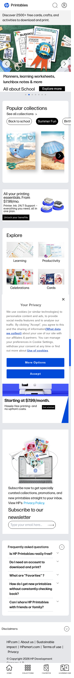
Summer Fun (47, 121)
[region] (35, 339)
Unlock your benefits (16, 217)
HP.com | (14, 642)
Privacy (13, 652)
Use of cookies (37, 350)
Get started (48, 407)
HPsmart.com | (31, 647)
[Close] (63, 299)
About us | (29, 642)
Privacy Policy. (34, 503)
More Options (35, 362)
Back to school (19, 121)
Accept (35, 373)
